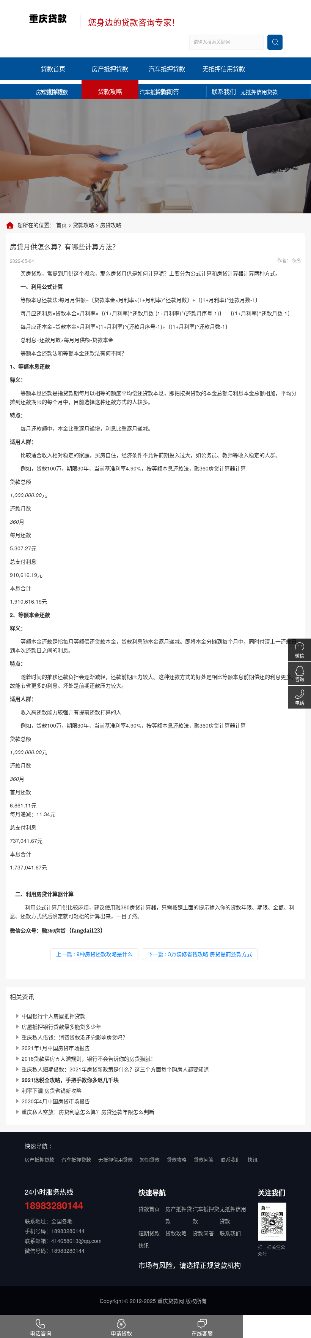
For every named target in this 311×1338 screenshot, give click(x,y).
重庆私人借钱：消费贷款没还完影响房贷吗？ (75, 1037)
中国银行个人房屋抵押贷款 (53, 1016)
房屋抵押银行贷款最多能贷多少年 (61, 1026)
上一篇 (94, 954)
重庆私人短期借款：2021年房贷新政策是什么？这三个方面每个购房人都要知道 (115, 1069)
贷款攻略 (110, 91)
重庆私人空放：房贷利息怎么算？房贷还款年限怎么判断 (88, 1112)
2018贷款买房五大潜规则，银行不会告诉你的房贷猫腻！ (89, 1058)
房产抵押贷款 (110, 68)
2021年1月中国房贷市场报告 (56, 1048)
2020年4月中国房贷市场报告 (56, 1101)
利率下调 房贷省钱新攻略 (52, 1090)
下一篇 (200, 954)
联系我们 (224, 91)
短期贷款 (53, 91)
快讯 (253, 1159)
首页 (61, 225)
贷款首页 (53, 68)
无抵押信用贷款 (224, 68)
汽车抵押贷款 (167, 68)
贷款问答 (167, 91)
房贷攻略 (110, 225)
